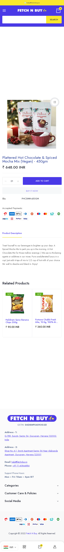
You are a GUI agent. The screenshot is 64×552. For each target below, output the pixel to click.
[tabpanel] (17, 313)
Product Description (12, 233)
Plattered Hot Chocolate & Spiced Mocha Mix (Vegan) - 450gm (29, 159)
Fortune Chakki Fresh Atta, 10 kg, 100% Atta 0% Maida (46, 320)
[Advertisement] (32, 60)
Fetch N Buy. (31, 533)
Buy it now (32, 190)
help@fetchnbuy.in (19, 462)
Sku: (4, 199)
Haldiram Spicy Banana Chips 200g (17, 321)
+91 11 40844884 (21, 465)
